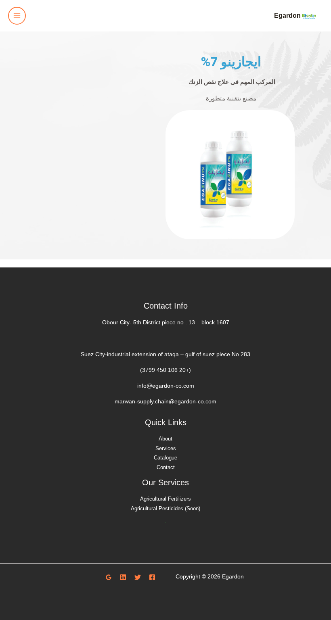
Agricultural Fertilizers (165, 499)
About (165, 439)
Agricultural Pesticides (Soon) (165, 508)
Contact (166, 467)
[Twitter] (137, 577)
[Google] (108, 577)
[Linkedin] (123, 577)
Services (165, 448)
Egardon (287, 15)
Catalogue (165, 458)
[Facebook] (152, 577)
